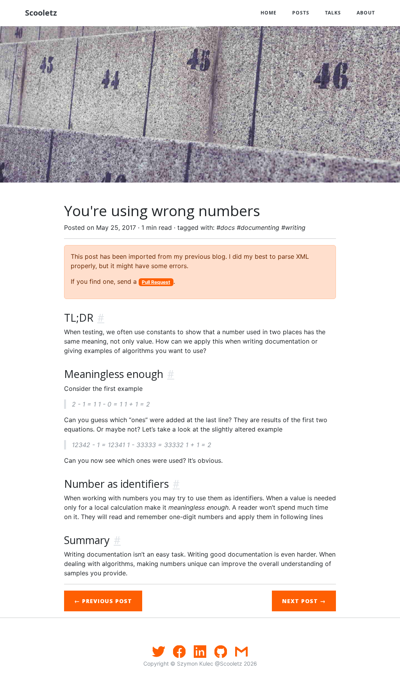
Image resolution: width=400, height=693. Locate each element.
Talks (333, 12)
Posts (300, 12)
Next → (304, 601)
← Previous (103, 601)
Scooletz (41, 12)
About (366, 12)
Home (269, 12)
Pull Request (156, 282)
